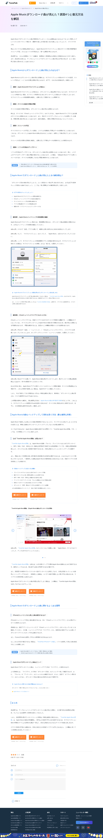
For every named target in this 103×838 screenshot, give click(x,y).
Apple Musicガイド (27, 8)
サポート (61, 3)
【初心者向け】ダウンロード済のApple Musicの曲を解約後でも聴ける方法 (38, 164)
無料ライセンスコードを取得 (66, 825)
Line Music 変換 (14, 827)
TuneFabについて (51, 815)
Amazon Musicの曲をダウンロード (32, 825)
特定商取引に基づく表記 (52, 827)
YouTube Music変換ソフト (16, 822)
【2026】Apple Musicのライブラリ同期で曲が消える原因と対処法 (36, 653)
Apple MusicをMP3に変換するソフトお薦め (34, 820)
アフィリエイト (50, 825)
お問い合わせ (50, 818)
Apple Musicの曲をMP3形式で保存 (51, 400)
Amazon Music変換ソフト (16, 820)
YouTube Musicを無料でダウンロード (33, 822)
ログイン (75, 3)
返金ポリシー (63, 822)
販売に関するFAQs (64, 818)
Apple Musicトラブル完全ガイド (21, 691)
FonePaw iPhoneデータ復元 (46, 642)
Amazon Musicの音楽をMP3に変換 (33, 827)
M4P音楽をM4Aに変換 (30, 829)
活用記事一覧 (63, 820)
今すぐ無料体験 (92, 66)
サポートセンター (64, 815)
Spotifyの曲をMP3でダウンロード (32, 815)
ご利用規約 (49, 820)
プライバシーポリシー (52, 822)
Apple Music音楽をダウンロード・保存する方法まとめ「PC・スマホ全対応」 (39, 166)
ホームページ (15, 8)
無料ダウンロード (83, 3)
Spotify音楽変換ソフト (16, 818)
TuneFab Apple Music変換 (56, 296)
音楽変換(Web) (14, 829)
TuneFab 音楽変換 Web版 (43, 302)
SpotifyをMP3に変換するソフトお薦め (33, 818)
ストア (33, 3)
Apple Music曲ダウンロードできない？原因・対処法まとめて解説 (36, 651)
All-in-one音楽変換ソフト (16, 825)
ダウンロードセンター (65, 827)
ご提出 (19, 793)
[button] (13, 530)
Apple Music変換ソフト (16, 815)
